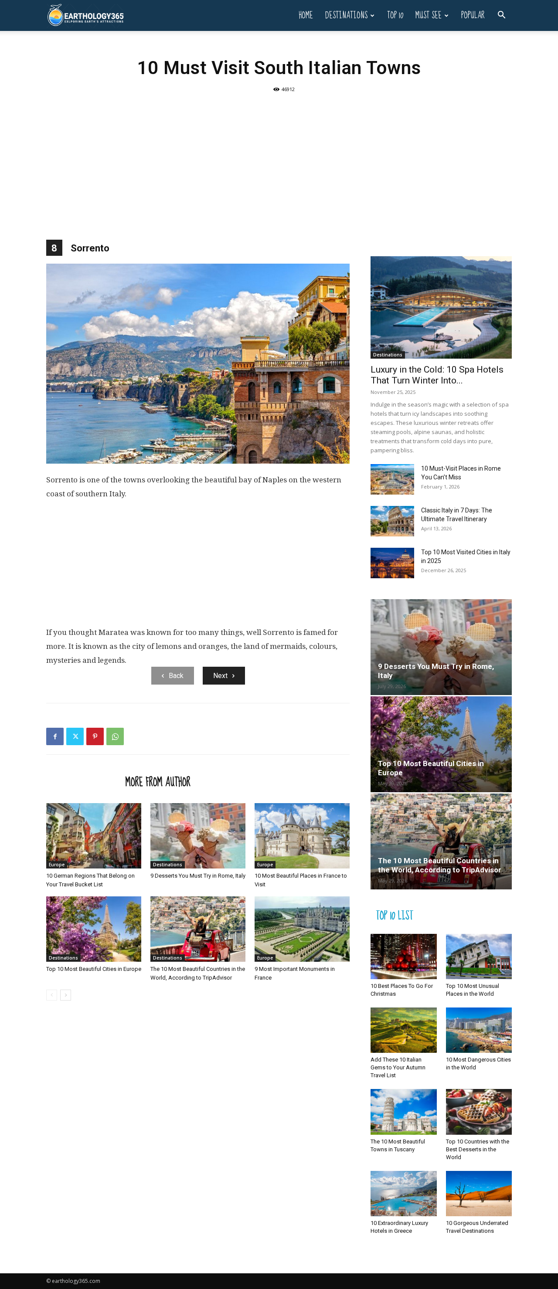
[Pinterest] (95, 736)
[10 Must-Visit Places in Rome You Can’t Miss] (392, 479)
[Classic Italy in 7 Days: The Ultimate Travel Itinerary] (392, 521)
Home (306, 15)
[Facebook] (55, 736)
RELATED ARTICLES (83, 781)
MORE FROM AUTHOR (158, 781)
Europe (57, 865)
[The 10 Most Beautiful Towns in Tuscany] (404, 1111)
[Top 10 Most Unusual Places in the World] (479, 956)
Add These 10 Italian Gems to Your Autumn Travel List (398, 1067)
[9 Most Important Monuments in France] (302, 929)
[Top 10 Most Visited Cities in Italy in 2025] (392, 563)
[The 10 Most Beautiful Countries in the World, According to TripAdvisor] (197, 929)
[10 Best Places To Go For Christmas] (404, 956)
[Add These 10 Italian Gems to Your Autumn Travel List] (404, 1030)
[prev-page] (51, 995)
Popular (473, 15)
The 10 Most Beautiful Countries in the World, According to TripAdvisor (439, 865)
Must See (428, 15)
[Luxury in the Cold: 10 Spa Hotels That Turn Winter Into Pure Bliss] (441, 307)
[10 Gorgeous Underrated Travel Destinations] (479, 1193)
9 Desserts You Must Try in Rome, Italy (197, 875)
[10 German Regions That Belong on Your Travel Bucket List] (93, 835)
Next (220, 676)
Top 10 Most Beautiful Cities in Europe (93, 969)
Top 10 (395, 15)
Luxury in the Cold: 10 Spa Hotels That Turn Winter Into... (437, 375)
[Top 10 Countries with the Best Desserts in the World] (479, 1111)
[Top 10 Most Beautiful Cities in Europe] (93, 929)
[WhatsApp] (115, 736)
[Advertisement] (279, 161)
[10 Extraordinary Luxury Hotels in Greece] (404, 1193)
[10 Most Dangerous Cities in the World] (479, 1030)
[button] (501, 16)
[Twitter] (75, 736)
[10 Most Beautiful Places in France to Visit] (302, 835)
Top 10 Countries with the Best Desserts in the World (477, 1149)
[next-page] (65, 995)
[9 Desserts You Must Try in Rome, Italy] (197, 835)
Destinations (346, 15)
